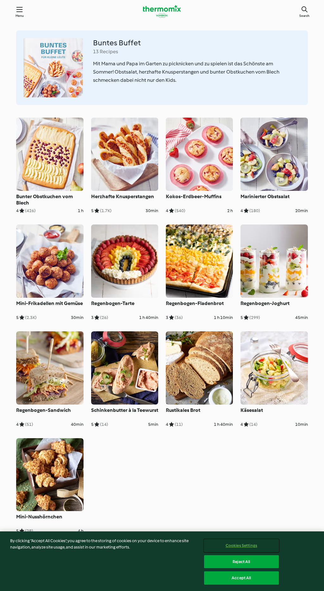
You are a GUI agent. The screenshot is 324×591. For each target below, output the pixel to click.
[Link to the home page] (162, 11)
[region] (162, 561)
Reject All (241, 561)
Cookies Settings (241, 545)
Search (304, 16)
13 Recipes (105, 52)
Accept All (241, 577)
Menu (20, 16)
